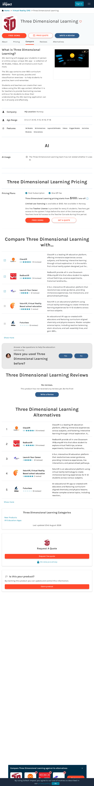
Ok (56, 783)
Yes (65, 356)
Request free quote (47, 556)
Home (7, 10)
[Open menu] (89, 3)
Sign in (79, 4)
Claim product (47, 586)
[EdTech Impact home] (7, 4)
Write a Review (47, 394)
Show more (9, 337)
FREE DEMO (14, 35)
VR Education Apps (13, 520)
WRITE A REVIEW (67, 35)
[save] (80, 21)
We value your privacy (48, 562)
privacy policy (44, 783)
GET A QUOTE (64, 220)
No (81, 356)
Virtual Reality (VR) (21, 10)
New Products (10, 517)
